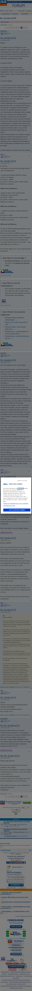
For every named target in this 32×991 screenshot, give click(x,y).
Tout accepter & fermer (17, 510)
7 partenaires (21, 488)
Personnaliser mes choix (9, 505)
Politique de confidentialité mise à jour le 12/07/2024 (15, 503)
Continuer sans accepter (22, 480)
